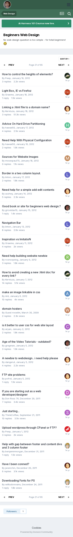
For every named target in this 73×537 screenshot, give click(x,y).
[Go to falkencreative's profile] (67, 429)
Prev (11, 65)
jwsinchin (10, 468)
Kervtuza (9, 111)
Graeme (9, 94)
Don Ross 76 (12, 398)
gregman (10, 345)
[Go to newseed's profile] (67, 92)
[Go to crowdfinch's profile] (67, 327)
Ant (7, 296)
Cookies (36, 527)
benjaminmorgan (14, 451)
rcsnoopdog (11, 259)
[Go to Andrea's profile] (67, 109)
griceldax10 (11, 210)
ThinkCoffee (12, 415)
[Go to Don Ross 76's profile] (67, 393)
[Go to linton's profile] (67, 175)
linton (8, 177)
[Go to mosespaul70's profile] (67, 158)
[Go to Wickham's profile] (67, 76)
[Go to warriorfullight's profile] (67, 310)
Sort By (64, 59)
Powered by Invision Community (36, 532)
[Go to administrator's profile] (67, 208)
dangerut (10, 362)
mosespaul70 (12, 160)
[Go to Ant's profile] (67, 294)
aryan (8, 329)
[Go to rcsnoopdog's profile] (67, 257)
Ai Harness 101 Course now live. (36, 23)
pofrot (8, 378)
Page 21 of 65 (36, 65)
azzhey (9, 193)
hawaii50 (10, 127)
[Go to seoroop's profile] (67, 413)
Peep (8, 78)
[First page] (4, 65)
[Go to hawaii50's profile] (67, 125)
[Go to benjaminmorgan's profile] (67, 446)
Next (61, 65)
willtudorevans (13, 484)
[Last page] (68, 65)
